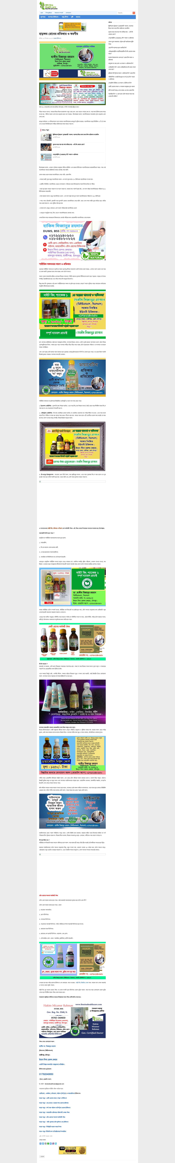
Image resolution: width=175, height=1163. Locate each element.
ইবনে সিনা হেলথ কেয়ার (48, 1059)
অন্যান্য (78, 17)
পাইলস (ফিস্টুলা (61, 1093)
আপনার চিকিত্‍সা (53, 17)
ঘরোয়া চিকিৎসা (57, 38)
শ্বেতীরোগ (42, 1093)
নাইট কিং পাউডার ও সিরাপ (55, 528)
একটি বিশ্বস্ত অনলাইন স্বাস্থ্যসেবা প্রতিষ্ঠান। (52, 1064)
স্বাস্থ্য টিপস (65, 17)
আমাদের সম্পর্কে (59, 13)
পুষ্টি (72, 17)
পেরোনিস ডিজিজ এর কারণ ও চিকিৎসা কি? (120, 83)
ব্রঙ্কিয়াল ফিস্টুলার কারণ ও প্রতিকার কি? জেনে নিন (121, 73)
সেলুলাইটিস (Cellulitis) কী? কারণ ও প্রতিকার (121, 38)
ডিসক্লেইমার (49, 13)
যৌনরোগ (53, 1093)
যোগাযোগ (68, 13)
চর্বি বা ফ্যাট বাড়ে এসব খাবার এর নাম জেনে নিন (121, 90)
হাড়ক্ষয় (42, 1156)
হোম (42, 13)
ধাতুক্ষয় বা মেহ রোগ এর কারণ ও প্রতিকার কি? (120, 63)
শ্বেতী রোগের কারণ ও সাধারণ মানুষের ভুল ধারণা (121, 86)
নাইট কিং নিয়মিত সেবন (81, 983)
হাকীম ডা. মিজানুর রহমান (47, 1046)
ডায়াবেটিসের (71, 1093)
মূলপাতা (43, 17)
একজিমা (47, 1093)
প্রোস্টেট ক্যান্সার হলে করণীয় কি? (117, 48)
